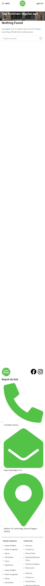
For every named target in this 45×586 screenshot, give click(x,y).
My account (30, 568)
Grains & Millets (10, 546)
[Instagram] (40, 372)
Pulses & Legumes (11, 549)
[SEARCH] (40, 38)
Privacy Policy (30, 553)
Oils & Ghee (9, 557)
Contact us (30, 549)
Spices (7, 553)
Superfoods (9, 565)
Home (4, 19)
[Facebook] (33, 372)
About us (29, 546)
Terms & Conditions (33, 564)
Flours (7, 561)
